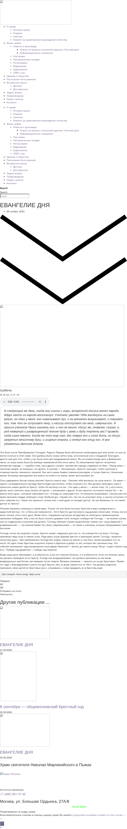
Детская (17, 85)
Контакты (12, 102)
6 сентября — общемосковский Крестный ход (42, 706)
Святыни (18, 36)
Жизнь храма (14, 43)
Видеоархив (19, 66)
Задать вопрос (14, 92)
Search (4, 188)
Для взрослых (20, 89)
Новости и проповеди (25, 46)
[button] (63, 581)
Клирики (17, 33)
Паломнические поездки (26, 59)
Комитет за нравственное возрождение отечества (40, 39)
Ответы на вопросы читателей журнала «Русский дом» (50, 49)
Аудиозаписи (20, 69)
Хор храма (19, 56)
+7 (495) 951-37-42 (13, 794)
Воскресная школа (17, 82)
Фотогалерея (20, 62)
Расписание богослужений (21, 79)
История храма (21, 29)
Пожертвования (15, 95)
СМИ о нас (19, 72)
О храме (11, 26)
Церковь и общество (18, 76)
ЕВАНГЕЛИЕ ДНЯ (16, 644)
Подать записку (15, 99)
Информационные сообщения (36, 52)
